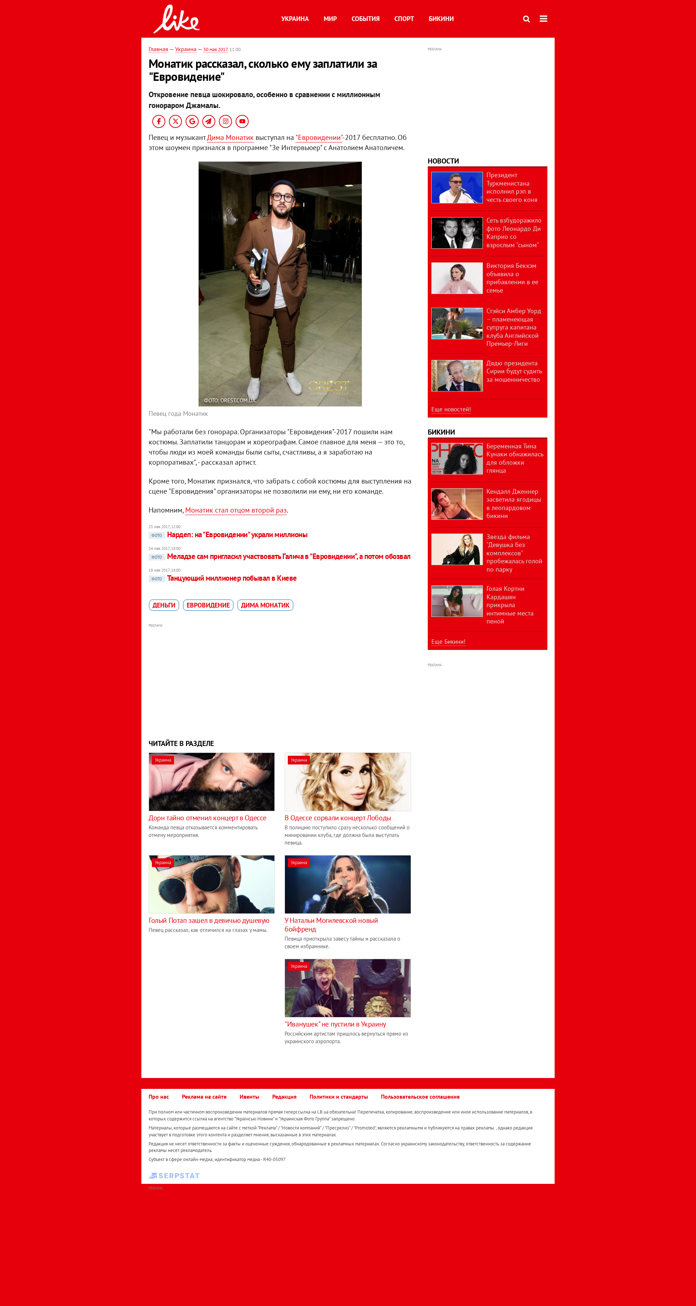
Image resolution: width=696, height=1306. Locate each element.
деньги (164, 605)
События (366, 18)
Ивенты (249, 1096)
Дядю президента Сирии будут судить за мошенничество (514, 371)
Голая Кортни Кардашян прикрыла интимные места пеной (510, 604)
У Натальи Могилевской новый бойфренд (331, 925)
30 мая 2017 (215, 49)
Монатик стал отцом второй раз (236, 510)
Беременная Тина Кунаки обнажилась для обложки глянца (514, 458)
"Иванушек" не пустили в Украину (335, 1024)
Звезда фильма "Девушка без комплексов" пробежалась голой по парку (514, 552)
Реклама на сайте (204, 1096)
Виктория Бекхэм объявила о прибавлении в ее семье (512, 277)
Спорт (404, 18)
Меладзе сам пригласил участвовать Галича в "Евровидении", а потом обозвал (281, 556)
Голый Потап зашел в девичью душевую (209, 920)
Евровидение (208, 605)
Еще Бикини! (448, 642)
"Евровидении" (318, 137)
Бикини (441, 18)
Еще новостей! (451, 409)
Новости (443, 161)
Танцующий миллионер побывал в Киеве (224, 578)
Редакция (284, 1096)
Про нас (159, 1096)
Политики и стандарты (339, 1096)
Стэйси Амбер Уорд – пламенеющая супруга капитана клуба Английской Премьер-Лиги (513, 327)
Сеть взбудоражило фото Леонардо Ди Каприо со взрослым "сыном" (514, 232)
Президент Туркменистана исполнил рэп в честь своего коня (512, 187)
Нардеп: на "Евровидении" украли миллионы (229, 534)
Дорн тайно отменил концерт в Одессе (207, 817)
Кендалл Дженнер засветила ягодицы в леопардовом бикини (513, 503)
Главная (158, 49)
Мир (330, 18)
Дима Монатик (230, 137)
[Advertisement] (280, 680)
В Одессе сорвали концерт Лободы (338, 817)
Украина (295, 18)
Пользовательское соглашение (420, 1096)
